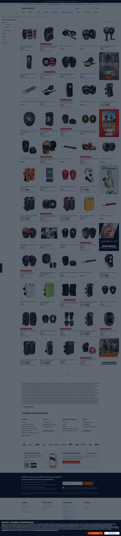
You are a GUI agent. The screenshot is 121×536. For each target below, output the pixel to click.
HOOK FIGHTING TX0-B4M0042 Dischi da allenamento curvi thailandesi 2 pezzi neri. (48, 46)
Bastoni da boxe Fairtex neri (66, 158)
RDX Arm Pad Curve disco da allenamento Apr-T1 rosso (26, 46)
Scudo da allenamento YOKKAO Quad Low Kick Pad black (29, 74)
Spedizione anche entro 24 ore (54, 4)
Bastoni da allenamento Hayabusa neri (29, 101)
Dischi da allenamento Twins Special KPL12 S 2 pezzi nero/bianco (48, 360)
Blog (43, 510)
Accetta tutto (95, 533)
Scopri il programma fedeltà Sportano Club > (72, 458)
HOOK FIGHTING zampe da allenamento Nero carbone (46, 245)
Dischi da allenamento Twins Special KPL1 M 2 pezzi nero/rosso (28, 216)
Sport (8, 17)
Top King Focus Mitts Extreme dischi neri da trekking (69, 245)
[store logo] (28, 8)
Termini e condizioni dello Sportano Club (69, 511)
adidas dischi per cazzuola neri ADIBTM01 (47, 102)
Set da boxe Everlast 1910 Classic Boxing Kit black (69, 331)
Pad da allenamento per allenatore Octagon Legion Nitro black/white (48, 216)
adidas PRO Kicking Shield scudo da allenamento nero (48, 187)
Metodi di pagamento (27, 512)
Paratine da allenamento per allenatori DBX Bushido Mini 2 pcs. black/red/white (49, 74)
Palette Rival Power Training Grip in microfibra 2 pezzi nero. (108, 46)
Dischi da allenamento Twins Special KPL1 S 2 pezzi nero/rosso (68, 216)
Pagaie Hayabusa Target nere (67, 46)
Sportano (4, 17)
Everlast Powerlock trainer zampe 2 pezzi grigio (88, 245)
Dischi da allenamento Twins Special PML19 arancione (28, 187)
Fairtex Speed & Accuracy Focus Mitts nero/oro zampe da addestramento (88, 131)
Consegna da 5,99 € (27, 4)
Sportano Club (69, 4)
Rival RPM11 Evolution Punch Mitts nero (88, 46)
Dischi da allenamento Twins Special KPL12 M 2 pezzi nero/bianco (88, 331)
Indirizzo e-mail (67, 483)
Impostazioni (112, 533)
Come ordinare (25, 505)
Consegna (24, 510)
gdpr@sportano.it (6, 530)
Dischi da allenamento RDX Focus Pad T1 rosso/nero (29, 245)
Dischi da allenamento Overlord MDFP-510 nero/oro (109, 331)
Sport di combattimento (15, 17)
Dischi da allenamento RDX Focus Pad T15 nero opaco (68, 131)
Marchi (78, 12)
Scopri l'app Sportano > (29, 461)
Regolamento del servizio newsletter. (91, 488)
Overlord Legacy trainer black (107, 158)
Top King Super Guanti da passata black (108, 302)
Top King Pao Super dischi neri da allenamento (67, 360)
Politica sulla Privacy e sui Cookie (27, 494)
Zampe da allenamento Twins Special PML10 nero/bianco (108, 273)
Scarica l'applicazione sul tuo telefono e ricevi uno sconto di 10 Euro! (62, 1)
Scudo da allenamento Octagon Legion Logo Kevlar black (49, 131)
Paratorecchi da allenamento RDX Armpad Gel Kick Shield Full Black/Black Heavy (69, 302)
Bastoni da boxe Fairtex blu (86, 272)
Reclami (44, 509)
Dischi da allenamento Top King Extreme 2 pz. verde (47, 302)
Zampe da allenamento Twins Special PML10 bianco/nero (88, 187)
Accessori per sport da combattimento (28, 17)
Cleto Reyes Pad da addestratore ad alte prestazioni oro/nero (48, 159)
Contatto (91, 4)
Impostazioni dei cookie (68, 516)
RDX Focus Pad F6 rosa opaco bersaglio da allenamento (27, 273)
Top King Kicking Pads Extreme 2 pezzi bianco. (28, 302)
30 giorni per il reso (40, 4)
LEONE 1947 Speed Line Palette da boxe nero (89, 74)
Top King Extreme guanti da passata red (68, 187)
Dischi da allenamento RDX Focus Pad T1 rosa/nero (88, 360)
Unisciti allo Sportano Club (71, 462)
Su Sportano (87, 505)
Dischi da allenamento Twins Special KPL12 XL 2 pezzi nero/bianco (88, 302)
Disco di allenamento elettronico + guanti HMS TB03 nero (48, 273)
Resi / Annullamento (47, 507)
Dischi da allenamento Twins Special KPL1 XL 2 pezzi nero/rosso (28, 360)
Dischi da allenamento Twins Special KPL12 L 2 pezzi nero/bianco (108, 102)
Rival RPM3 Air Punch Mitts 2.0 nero (88, 101)
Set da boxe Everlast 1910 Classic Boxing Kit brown (89, 159)
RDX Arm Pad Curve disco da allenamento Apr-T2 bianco (66, 102)
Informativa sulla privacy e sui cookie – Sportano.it (46, 530)
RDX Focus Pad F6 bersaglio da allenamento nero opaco (67, 74)
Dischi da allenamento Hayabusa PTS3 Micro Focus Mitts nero (29, 131)
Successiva (69, 371)
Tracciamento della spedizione (26, 508)
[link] (90, 8)
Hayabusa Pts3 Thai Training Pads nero (29, 158)
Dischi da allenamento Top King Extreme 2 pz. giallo (87, 216)
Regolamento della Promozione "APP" (67, 518)
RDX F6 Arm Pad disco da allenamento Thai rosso (29, 331)
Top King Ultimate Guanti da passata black (48, 331)
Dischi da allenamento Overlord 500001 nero (69, 273)
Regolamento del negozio (69, 505)
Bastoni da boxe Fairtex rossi (106, 215)
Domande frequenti (47, 505)
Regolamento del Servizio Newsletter (45, 489)
